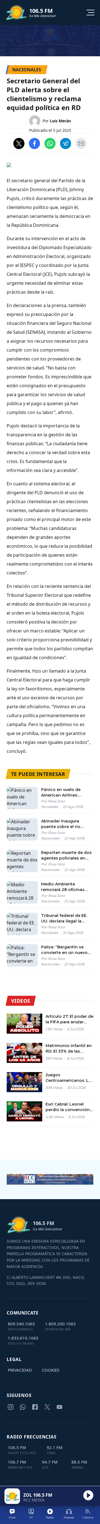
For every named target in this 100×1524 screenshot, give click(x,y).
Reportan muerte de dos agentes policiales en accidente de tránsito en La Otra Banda (66, 855)
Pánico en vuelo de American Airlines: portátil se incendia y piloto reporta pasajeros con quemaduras (66, 792)
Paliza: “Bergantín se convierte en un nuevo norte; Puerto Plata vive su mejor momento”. (65, 949)
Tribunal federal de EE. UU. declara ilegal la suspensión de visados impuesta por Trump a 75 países (67, 918)
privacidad (20, 1370)
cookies (50, 1370)
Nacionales (50, 838)
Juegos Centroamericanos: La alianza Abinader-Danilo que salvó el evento (68, 1077)
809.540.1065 (21, 1323)
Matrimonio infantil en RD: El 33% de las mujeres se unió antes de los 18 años (69, 1048)
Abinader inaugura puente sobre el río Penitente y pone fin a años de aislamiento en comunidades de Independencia (65, 824)
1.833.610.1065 (23, 1338)
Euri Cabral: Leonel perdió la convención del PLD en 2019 (68, 1107)
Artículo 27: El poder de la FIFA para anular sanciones (69, 1019)
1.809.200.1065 (60, 1323)
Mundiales (49, 807)
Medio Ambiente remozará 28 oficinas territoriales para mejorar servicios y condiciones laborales (66, 887)
